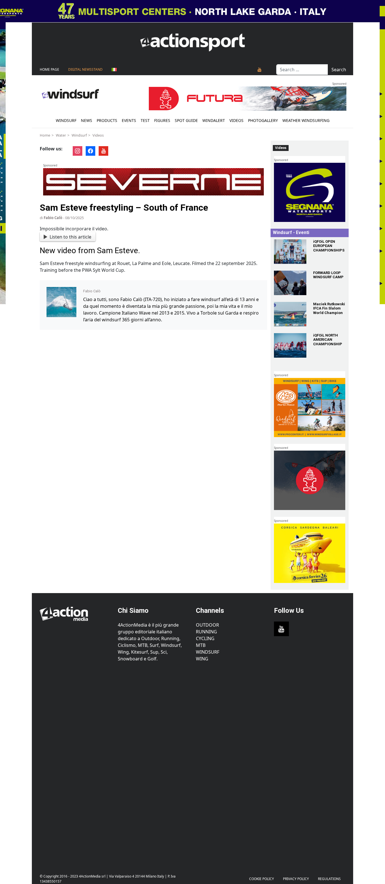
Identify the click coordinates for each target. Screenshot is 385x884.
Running (206, 632)
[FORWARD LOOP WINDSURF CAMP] (290, 283)
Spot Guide (186, 120)
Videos (236, 120)
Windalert (213, 120)
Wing (202, 659)
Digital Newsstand (85, 69)
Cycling (205, 638)
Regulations (329, 878)
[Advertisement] (75, 764)
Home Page (49, 69)
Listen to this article (70, 237)
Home (45, 135)
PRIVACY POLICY (296, 878)
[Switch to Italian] (114, 70)
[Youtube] (259, 69)
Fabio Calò (53, 217)
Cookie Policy (261, 878)
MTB (200, 645)
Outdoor (207, 625)
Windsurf (66, 120)
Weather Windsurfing (305, 120)
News (86, 120)
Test (145, 120)
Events (129, 120)
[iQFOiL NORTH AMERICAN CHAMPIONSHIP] (290, 345)
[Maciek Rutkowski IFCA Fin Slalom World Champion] (290, 314)
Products (107, 120)
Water (61, 135)
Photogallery (263, 120)
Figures (162, 120)
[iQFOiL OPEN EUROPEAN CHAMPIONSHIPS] (290, 251)
